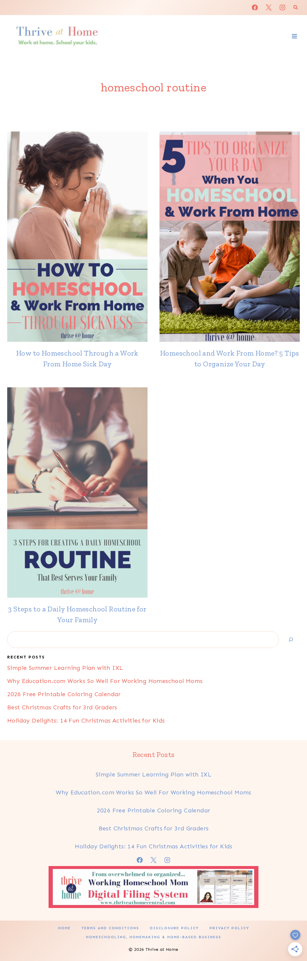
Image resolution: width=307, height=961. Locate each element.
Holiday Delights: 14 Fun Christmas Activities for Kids (86, 720)
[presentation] (77, 237)
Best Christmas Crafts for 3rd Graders (62, 707)
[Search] (291, 639)
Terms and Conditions (110, 928)
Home (64, 928)
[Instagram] (282, 7)
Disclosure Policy (174, 928)
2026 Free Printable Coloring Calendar (64, 694)
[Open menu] (294, 36)
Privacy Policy (229, 928)
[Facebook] (255, 7)
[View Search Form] (295, 7)
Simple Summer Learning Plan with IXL (65, 667)
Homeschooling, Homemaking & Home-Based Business (153, 937)
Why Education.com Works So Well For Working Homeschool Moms (105, 681)
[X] (269, 7)
